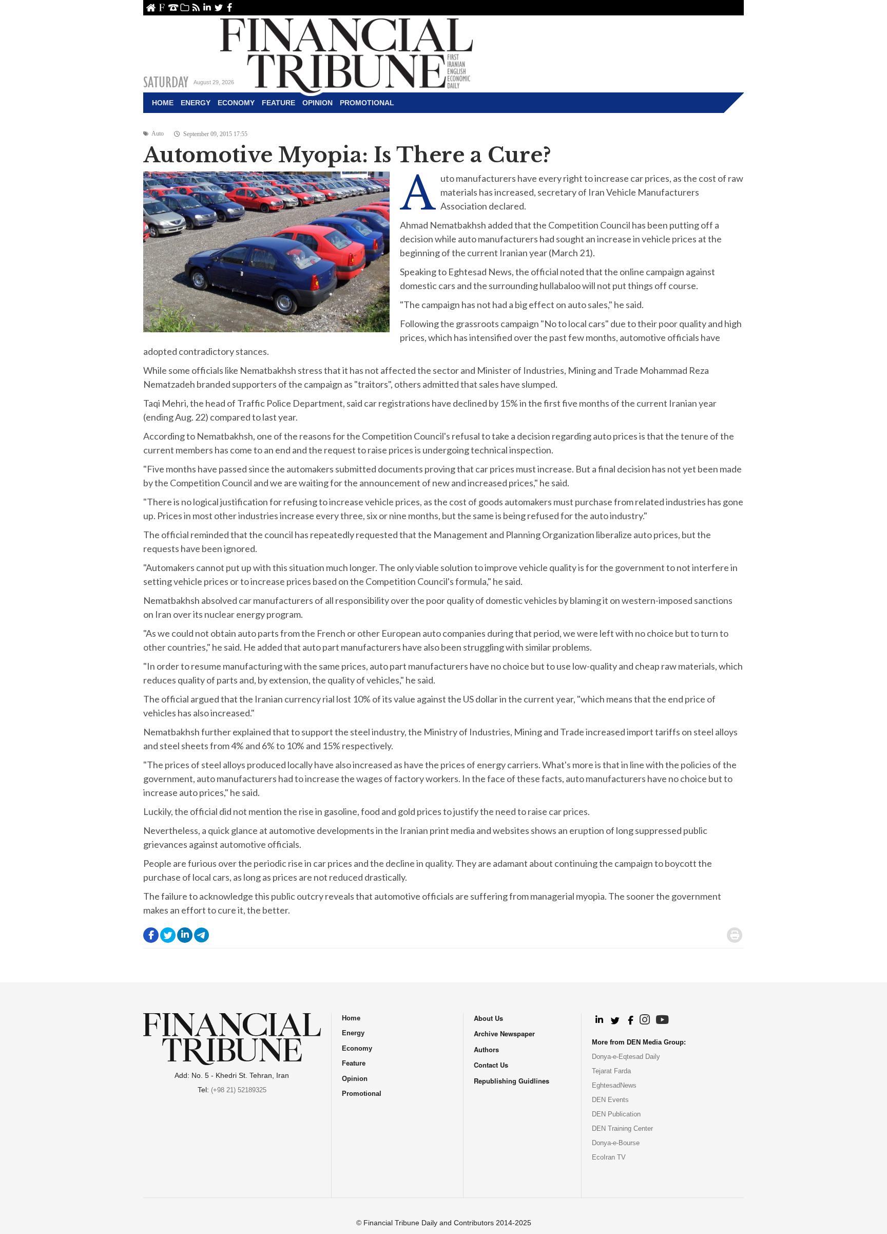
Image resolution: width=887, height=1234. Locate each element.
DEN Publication (616, 1114)
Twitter (218, 7)
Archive (184, 7)
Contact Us (173, 7)
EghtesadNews (614, 1085)
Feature (278, 103)
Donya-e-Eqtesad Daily (626, 1056)
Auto (157, 133)
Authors (486, 1049)
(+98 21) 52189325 (238, 1090)
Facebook (229, 7)
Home (150, 7)
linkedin (207, 7)
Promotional (367, 103)
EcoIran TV (609, 1157)
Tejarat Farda (611, 1071)
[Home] (346, 54)
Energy (195, 103)
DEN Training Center (622, 1128)
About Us (162, 7)
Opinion (317, 103)
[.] (599, 1020)
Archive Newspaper (504, 1033)
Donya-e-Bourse (616, 1143)
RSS (195, 7)
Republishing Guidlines (511, 1081)
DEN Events (610, 1100)
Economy (236, 103)
